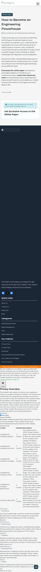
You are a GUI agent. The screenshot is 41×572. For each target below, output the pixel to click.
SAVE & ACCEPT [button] (5, 571)
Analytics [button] (3, 533)
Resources (4, 310)
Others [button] (2, 560)
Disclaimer (4, 351)
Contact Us (5, 306)
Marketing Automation (8, 323)
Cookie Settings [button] (5, 379)
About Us (4, 303)
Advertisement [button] (5, 546)
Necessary (5, 415)
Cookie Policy (5, 347)
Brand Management (8, 327)
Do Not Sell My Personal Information (13, 355)
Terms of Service (6, 362)
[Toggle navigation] (38, 3)
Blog (3, 314)
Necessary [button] (3, 413)
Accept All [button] (15, 379)
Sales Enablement (7, 334)
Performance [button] (4, 522)
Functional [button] (3, 509)
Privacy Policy (5, 344)
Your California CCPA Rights (10, 358)
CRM (3, 330)
